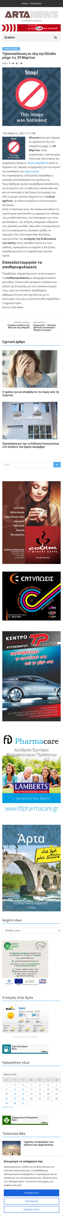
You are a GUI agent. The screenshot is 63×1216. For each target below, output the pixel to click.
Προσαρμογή (31, 1201)
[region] (31, 1186)
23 (15, 1098)
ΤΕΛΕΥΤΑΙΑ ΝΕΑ (11, 49)
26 (40, 1098)
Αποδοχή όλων (31, 1192)
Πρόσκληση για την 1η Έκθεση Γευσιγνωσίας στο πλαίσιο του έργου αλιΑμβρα (30, 445)
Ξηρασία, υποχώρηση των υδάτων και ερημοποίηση (39, 1143)
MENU (11, 37)
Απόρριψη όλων (32, 1209)
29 (7, 1103)
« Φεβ (4, 1107)
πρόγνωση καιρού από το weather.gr (25, 1037)
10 (23, 1089)
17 (23, 1093)
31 (23, 1103)
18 (31, 1093)
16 (15, 1093)
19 (40, 1093)
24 (23, 1098)
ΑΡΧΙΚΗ (25, 3)
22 (7, 1098)
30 (15, 1103)
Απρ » (11, 1107)
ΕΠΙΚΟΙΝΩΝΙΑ (35, 3)
